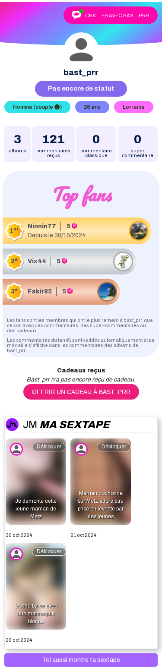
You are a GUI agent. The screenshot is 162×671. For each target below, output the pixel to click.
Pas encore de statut (81, 88)
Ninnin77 (42, 226)
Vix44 (37, 261)
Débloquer (49, 446)
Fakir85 (40, 291)
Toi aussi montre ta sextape (81, 660)
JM (66, 424)
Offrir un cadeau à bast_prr (81, 391)
